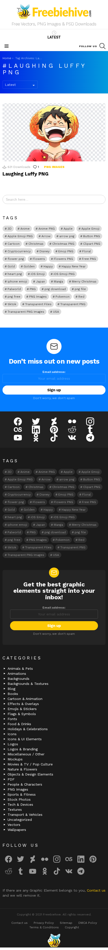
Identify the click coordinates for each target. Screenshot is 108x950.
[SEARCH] (102, 46)
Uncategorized (20, 820)
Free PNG (89, 259)
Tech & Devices (20, 804)
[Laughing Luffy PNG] (54, 132)
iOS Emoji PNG (64, 274)
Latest (54, 37)
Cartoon (14, 243)
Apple (68, 228)
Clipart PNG (91, 243)
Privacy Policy (44, 923)
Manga (58, 281)
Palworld (14, 289)
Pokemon (63, 296)
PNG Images (54, 167)
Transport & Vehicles (25, 815)
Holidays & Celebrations (28, 729)
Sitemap (66, 923)
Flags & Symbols (22, 714)
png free (14, 296)
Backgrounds (18, 679)
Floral (86, 251)
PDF (11, 779)
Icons (12, 734)
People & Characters (25, 784)
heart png (15, 274)
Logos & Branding (23, 749)
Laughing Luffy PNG (25, 174)
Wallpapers (17, 830)
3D (10, 228)
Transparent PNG (72, 304)
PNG (33, 289)
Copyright (72, 927)
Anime (25, 228)
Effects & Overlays (23, 704)
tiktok (12, 304)
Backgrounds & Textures (28, 684)
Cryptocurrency (19, 251)
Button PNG (91, 236)
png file (80, 289)
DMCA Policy (87, 923)
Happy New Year (74, 266)
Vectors (14, 825)
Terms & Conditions (44, 927)
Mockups (15, 759)
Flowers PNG (63, 259)
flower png (16, 259)
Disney (44, 251)
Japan (40, 281)
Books (13, 694)
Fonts (12, 719)
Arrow (45, 236)
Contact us (96, 890)
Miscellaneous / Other (26, 754)
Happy (48, 266)
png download (55, 289)
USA (56, 311)
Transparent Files (38, 304)
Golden (29, 266)
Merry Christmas (84, 281)
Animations (17, 674)
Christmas (35, 243)
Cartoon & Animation (25, 699)
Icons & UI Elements (25, 739)
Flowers (39, 259)
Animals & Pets (20, 668)
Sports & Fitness (22, 794)
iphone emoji (17, 281)
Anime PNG (46, 228)
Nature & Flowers (22, 769)
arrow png (66, 236)
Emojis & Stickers (22, 709)
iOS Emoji (38, 274)
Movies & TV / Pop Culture (30, 764)
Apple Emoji (90, 228)
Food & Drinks (19, 724)
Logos (13, 744)
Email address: (54, 372)
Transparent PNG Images (26, 311)
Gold (11, 266)
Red (81, 296)
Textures (15, 809)
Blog (11, 689)
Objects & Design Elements (30, 774)
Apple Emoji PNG (20, 236)
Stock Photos (19, 799)
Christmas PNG (63, 243)
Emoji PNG (65, 251)
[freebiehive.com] (54, 940)
